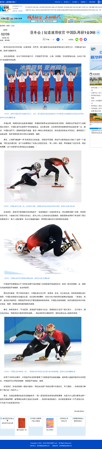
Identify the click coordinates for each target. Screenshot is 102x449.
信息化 (42, 10)
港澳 (52, 7)
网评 (49, 7)
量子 (80, 7)
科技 (74, 7)
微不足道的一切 (21, 430)
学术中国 (53, 10)
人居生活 (37, 10)
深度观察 (96, 74)
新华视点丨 (95, 106)
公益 (96, 10)
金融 (27, 10)
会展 (81, 10)
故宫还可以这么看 (7, 423)
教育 (71, 7)
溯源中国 (68, 10)
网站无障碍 (92, 2)
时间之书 (64, 421)
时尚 (90, 10)
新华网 (2, 25)
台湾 (56, 7)
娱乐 (87, 10)
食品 (33, 10)
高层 (34, 7)
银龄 (63, 10)
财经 (46, 7)
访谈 (99, 7)
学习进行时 (28, 7)
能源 (78, 10)
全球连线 (66, 7)
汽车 (29, 10)
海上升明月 (49, 430)
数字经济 (47, 10)
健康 (93, 7)
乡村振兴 (59, 10)
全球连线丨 (95, 108)
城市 (72, 10)
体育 (83, 7)
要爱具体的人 (78, 421)
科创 (77, 7)
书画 (90, 7)
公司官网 (15, 8)
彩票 (84, 10)
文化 (86, 7)
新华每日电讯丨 (96, 95)
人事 (40, 7)
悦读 (93, 10)
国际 (43, 7)
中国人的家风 (36, 421)
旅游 (75, 10)
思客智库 (60, 7)
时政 (37, 7)
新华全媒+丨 (95, 87)
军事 (96, 7)
